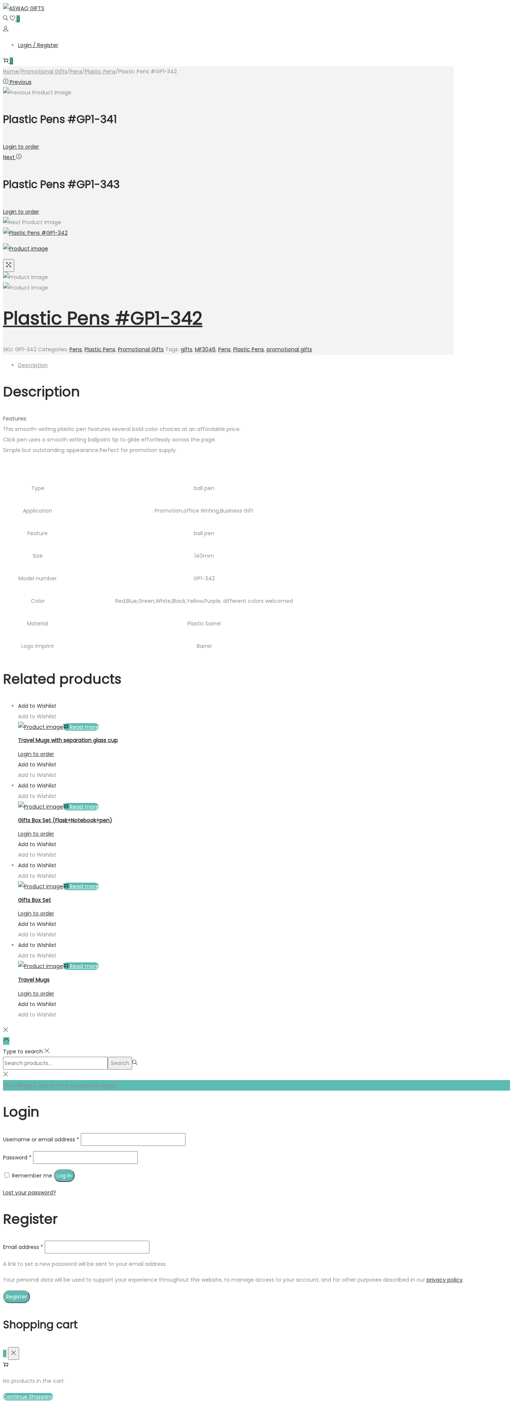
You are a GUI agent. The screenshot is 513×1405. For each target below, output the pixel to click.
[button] (37, 706)
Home (11, 71)
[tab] (236, 365)
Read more (84, 727)
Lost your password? (29, 1192)
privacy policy (445, 1280)
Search (120, 1063)
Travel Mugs (34, 979)
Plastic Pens (100, 71)
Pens (76, 71)
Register (16, 1296)
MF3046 (205, 349)
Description (33, 365)
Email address (23, 1247)
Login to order (21, 146)
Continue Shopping (28, 1396)
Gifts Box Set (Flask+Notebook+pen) (65, 820)
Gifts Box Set (34, 900)
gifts (186, 349)
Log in (64, 1175)
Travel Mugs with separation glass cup (68, 740)
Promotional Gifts (44, 71)
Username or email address (41, 1139)
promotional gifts (289, 349)
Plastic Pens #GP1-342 (102, 318)
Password (17, 1157)
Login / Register (38, 45)
